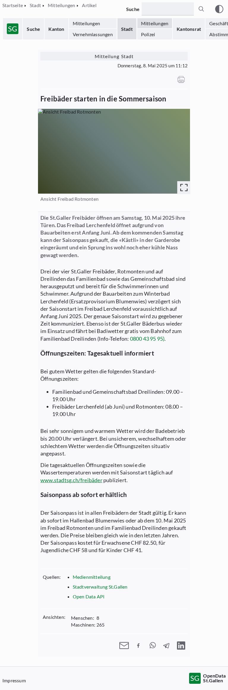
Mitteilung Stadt (114, 56)
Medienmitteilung (91, 577)
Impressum (14, 680)
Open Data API (89, 596)
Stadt (127, 29)
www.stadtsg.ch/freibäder (71, 480)
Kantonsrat (189, 29)
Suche (33, 29)
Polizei (148, 34)
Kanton (56, 29)
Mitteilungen (86, 23)
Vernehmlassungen (93, 34)
